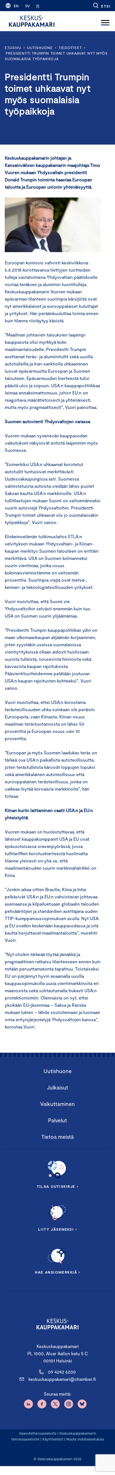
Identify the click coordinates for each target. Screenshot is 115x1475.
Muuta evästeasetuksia (85, 1439)
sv (27, 6)
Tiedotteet (70, 47)
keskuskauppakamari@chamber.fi (62, 1379)
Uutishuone (40, 47)
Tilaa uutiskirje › (57, 1186)
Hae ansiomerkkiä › (57, 1272)
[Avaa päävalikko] (105, 21)
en (16, 6)
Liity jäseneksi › (57, 1229)
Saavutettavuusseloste (37, 1433)
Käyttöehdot (52, 1439)
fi (37, 6)
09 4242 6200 (62, 1371)
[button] (101, 5)
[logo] (31, 21)
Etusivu (13, 47)
